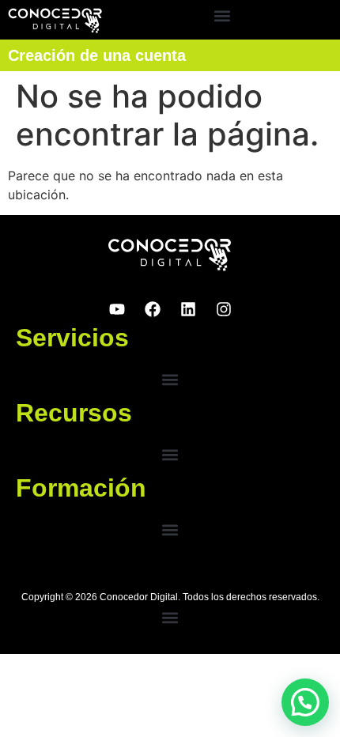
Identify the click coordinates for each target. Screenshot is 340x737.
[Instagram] (224, 309)
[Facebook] (152, 309)
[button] (223, 16)
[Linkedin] (188, 309)
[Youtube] (117, 309)
